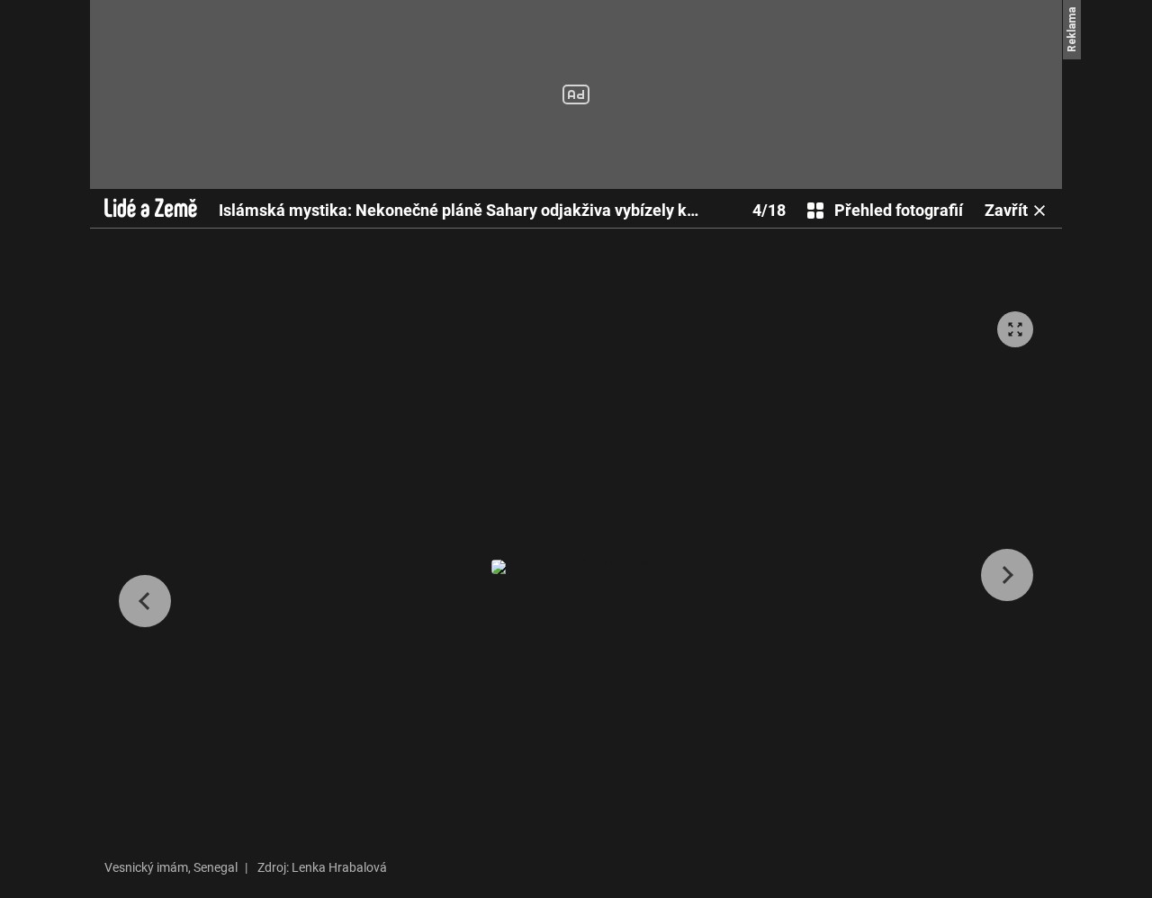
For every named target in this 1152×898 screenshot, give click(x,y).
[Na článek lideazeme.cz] (150, 208)
